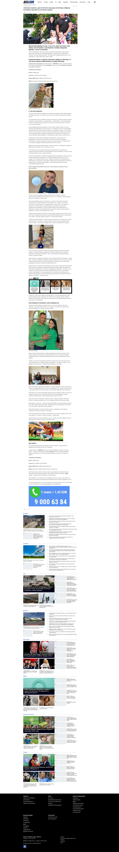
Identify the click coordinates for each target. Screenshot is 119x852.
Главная (25, 5)
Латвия (46, 2)
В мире (51, 2)
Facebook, (49, 477)
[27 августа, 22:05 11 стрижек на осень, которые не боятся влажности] (46, 700)
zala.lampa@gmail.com (47, 484)
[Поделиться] (30, 12)
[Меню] (95, 2)
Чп (55, 2)
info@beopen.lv (57, 484)
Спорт (89, 2)
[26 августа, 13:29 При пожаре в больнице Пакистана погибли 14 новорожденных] (31, 598)
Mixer (59, 2)
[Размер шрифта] (24, 12)
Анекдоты (65, 2)
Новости (40, 2)
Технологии (83, 2)
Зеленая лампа (74, 2)
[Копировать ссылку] (27, 12)
